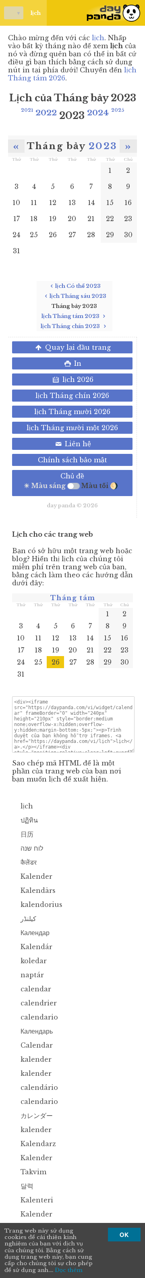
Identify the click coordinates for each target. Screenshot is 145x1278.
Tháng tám (72, 598)
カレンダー (36, 1116)
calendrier (38, 1003)
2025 (117, 110)
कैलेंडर (28, 862)
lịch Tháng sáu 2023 (78, 296)
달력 (26, 1186)
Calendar (36, 1045)
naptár (31, 975)
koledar (33, 961)
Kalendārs (37, 890)
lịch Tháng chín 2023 (71, 326)
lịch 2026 (76, 379)
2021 (27, 110)
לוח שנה (31, 848)
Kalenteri (36, 1200)
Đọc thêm (69, 1270)
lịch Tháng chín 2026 (72, 396)
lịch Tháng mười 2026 (72, 412)
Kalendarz (37, 1144)
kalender (35, 1059)
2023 (103, 146)
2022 (46, 112)
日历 (26, 834)
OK (124, 1235)
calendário (38, 1087)
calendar (35, 989)
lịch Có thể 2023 (78, 286)
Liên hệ (77, 444)
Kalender (35, 876)
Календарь (36, 1031)
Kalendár (35, 947)
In (76, 363)
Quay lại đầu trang (77, 347)
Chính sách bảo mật (72, 460)
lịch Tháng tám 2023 (71, 316)
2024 (98, 112)
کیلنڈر (27, 919)
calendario (38, 1017)
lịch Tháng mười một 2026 (72, 428)
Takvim (32, 1172)
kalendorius (40, 905)
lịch (27, 13)
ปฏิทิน (28, 820)
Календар (34, 933)
